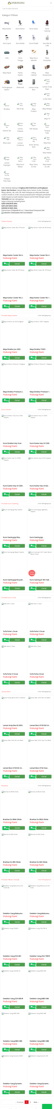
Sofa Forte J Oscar (37, 674)
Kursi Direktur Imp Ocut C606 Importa (12, 444)
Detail (17, 263)
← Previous (19, 1102)
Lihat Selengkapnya (44, 221)
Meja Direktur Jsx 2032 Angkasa (11, 350)
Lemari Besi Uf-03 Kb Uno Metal (13, 769)
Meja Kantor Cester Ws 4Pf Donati (40, 256)
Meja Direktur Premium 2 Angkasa (13, 393)
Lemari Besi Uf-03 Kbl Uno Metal (40, 726)
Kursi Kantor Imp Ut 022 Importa (39, 487)
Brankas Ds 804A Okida (12, 819)
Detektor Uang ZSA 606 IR (13, 998)
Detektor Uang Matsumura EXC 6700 (40, 914)
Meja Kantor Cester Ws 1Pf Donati (40, 298)
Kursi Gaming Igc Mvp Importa (11, 538)
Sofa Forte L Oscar (10, 631)
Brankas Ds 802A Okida (39, 819)
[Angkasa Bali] (16, 2)
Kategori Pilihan (10, 15)
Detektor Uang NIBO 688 (39, 1041)
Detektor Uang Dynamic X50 (39, 1084)
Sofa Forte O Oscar (10, 674)
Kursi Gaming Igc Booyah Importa (13, 581)
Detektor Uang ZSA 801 (12, 956)
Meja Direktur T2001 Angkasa (37, 350)
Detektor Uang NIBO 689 (12, 1041)
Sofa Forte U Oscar (37, 631)
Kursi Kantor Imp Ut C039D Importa (13, 487)
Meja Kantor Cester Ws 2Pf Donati (13, 298)
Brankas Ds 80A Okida (12, 862)
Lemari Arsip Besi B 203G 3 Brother (13, 726)
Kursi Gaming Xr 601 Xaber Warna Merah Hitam (40, 581)
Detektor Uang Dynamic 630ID (12, 1084)
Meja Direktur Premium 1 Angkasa (39, 393)
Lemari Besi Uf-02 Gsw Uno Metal (38, 769)
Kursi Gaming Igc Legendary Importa (37, 538)
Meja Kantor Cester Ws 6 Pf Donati (13, 256)
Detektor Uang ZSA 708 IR (40, 956)
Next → (36, 1102)
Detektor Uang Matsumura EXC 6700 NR (13, 914)
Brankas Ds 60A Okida (38, 862)
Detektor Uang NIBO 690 (39, 998)
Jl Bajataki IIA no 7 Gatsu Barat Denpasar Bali (27, 210)
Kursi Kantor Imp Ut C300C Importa (40, 444)
